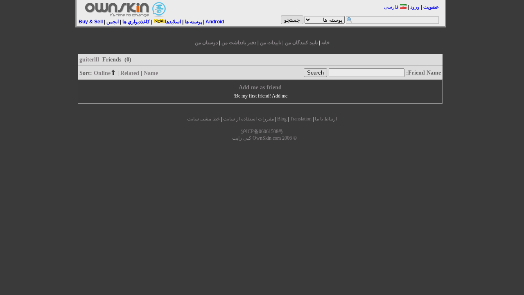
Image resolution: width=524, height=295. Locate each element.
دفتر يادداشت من (238, 42)
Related (129, 73)
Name (151, 73)
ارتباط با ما (326, 119)
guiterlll (89, 60)
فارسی (392, 7)
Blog (282, 119)
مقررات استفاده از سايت (248, 119)
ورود (415, 7)
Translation (301, 119)
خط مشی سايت (203, 119)
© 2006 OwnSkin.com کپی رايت (264, 138)
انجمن (112, 22)
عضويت (431, 7)
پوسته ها (193, 22)
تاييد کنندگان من (301, 42)
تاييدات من (270, 42)
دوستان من (206, 42)
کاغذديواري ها (136, 22)
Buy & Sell (91, 22)
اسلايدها (173, 22)
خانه (325, 42)
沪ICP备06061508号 (262, 131)
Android (215, 22)
